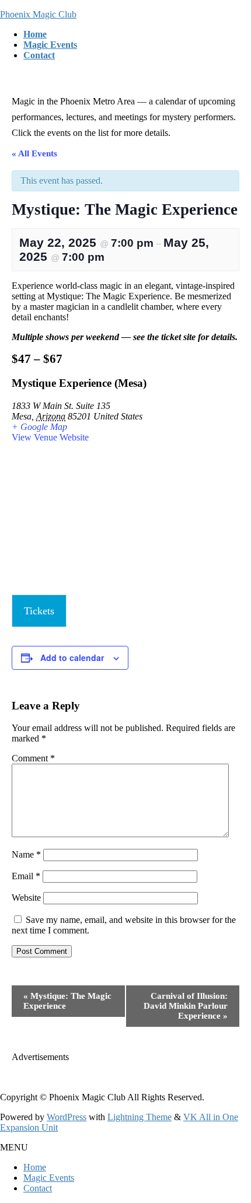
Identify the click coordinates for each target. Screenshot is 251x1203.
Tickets (39, 611)
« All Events (34, 153)
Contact (37, 1188)
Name (26, 854)
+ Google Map (39, 427)
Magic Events (48, 1178)
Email (26, 876)
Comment (33, 758)
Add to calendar (72, 657)
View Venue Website (50, 437)
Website (26, 898)
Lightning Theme (139, 1117)
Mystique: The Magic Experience (67, 1000)
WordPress (66, 1117)
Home (34, 1167)
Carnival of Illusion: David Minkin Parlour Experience (186, 1005)
